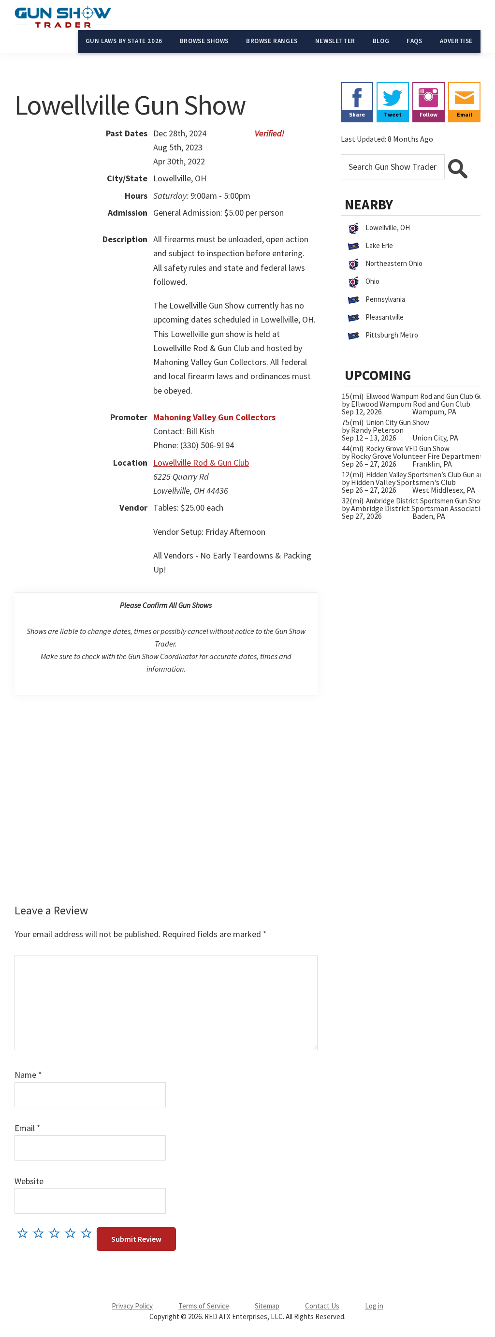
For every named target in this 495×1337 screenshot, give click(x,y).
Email (28, 1127)
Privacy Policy (132, 1305)
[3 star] (57, 1232)
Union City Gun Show (397, 422)
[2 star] (41, 1232)
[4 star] (73, 1232)
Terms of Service (203, 1305)
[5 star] (89, 1232)
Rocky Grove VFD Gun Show (408, 448)
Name (28, 1074)
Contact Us (322, 1305)
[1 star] (25, 1232)
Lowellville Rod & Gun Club (201, 462)
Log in (374, 1305)
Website (29, 1181)
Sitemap (267, 1305)
